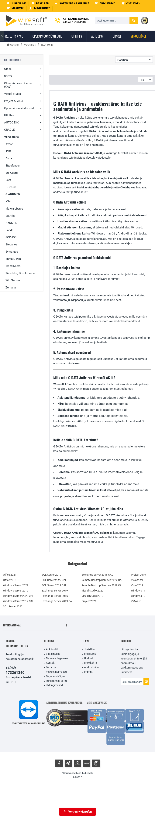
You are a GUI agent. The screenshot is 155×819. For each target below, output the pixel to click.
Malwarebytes (14, 208)
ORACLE (9, 129)
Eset (8, 180)
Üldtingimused (54, 685)
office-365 (90, 653)
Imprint (88, 671)
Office (8, 69)
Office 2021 (9, 574)
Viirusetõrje (11, 137)
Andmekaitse (91, 667)
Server (8, 76)
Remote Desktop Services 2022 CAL (102, 579)
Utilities (9, 115)
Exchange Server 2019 (55, 590)
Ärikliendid (52, 649)
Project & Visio (13, 101)
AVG (8, 151)
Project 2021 (88, 601)
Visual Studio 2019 (92, 595)
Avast (9, 144)
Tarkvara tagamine (57, 658)
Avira (8, 158)
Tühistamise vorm (56, 680)
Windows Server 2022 (15, 585)
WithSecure (12, 280)
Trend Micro (13, 266)
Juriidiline (89, 649)
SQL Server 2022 (12, 606)
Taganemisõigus (55, 676)
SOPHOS (10, 237)
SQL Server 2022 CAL (54, 579)
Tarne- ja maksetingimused (56, 669)
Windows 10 (138, 595)
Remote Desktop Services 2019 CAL (102, 585)
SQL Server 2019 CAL (54, 585)
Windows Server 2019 (15, 590)
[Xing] (68, 763)
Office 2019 (9, 579)
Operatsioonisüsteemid (19, 108)
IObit (8, 201)
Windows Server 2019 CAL (18, 601)
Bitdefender (12, 165)
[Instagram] (96, 763)
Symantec (11, 251)
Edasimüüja (53, 653)
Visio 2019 (137, 585)
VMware (136, 601)
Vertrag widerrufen (80, 811)
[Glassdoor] (77, 763)
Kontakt (50, 662)
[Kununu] (87, 763)
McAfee (10, 215)
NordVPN (11, 223)
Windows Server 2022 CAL (18, 595)
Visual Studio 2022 (92, 590)
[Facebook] (59, 763)
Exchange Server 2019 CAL (57, 601)
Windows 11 (138, 590)
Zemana (10, 287)
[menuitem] (130, 3)
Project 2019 (138, 574)
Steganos (11, 244)
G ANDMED (12, 194)
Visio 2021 (137, 579)
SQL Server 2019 (51, 574)
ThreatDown (13, 259)
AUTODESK (11, 122)
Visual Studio (12, 94)
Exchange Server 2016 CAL (97, 574)
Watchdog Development (20, 273)
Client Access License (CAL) (18, 85)
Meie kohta (90, 662)
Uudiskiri (89, 658)
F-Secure (10, 187)
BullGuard (11, 172)
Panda (9, 230)
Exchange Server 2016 (55, 595)
